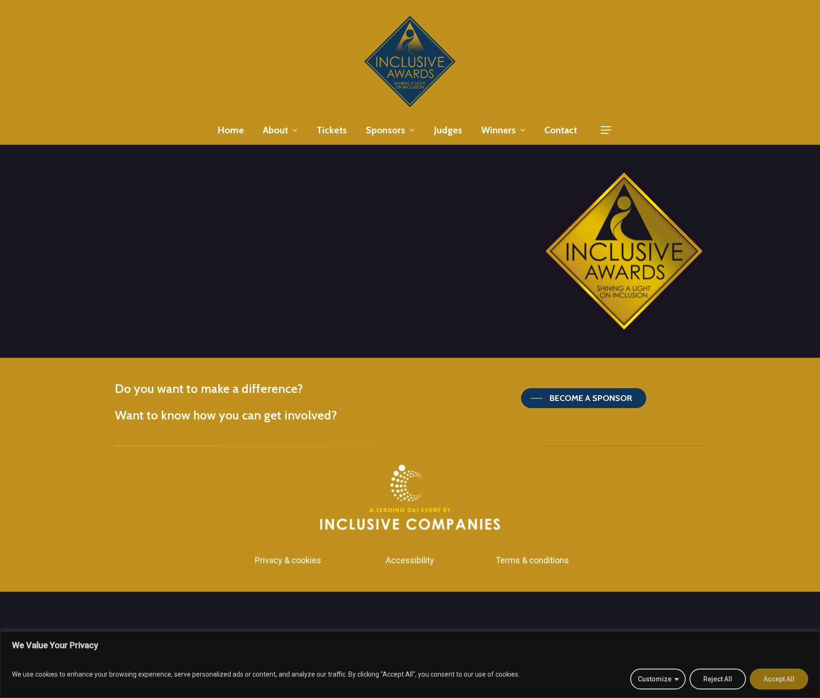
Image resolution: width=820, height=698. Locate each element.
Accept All (779, 679)
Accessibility (410, 560)
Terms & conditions (532, 560)
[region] (410, 664)
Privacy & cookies (288, 560)
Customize (654, 679)
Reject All (717, 679)
